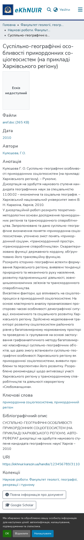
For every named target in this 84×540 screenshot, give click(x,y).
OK (7, 533)
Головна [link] (9, 25)
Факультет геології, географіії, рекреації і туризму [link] (42, 25)
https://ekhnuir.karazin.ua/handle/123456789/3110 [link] (41, 464)
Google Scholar (21, 505)
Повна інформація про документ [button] (36, 494)
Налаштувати (42, 533)
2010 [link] (7, 137)
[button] (23, 9)
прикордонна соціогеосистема (28, 402)
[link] (42, 122)
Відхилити (21, 533)
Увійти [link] (64, 9)
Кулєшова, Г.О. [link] (14, 153)
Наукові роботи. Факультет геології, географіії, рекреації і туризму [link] (29, 30)
